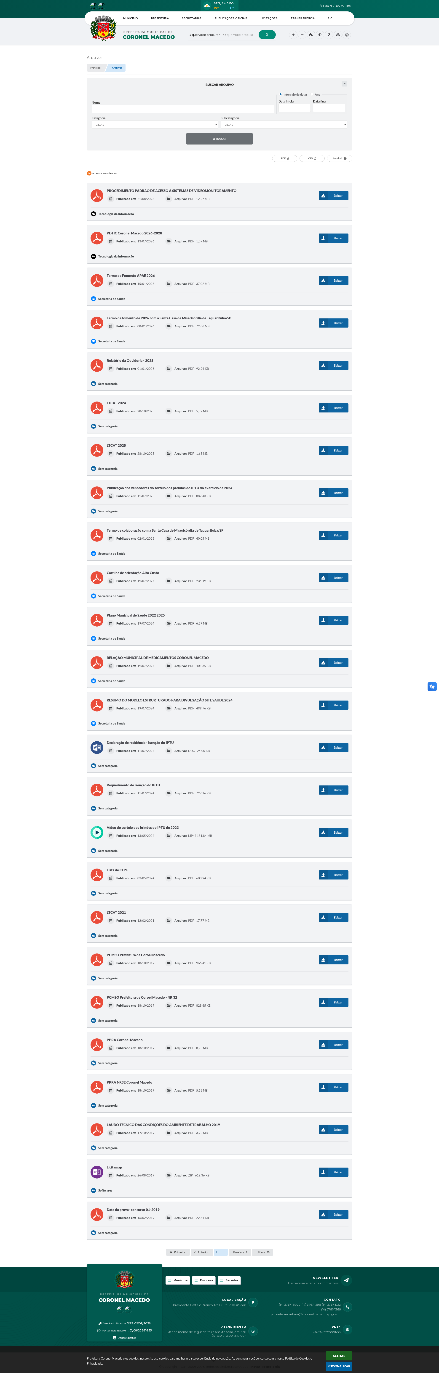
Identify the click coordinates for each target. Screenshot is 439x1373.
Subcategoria (230, 118)
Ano (317, 94)
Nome (96, 102)
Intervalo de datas (296, 94)
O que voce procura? (204, 35)
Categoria (98, 118)
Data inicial (286, 101)
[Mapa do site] (338, 35)
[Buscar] (267, 34)
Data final (320, 101)
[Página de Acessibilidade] (347, 35)
